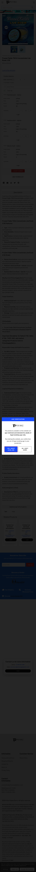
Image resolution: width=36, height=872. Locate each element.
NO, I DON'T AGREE (25, 449)
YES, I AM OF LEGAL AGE (11, 449)
